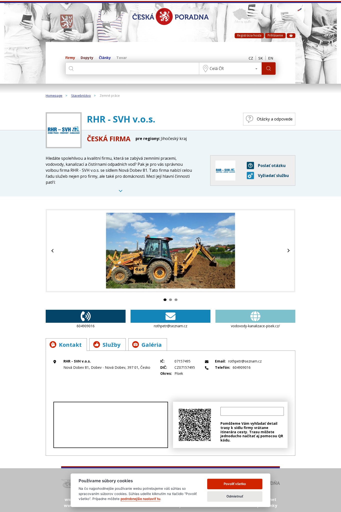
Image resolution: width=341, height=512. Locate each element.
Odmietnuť (234, 496)
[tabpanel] (170, 250)
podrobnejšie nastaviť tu (140, 499)
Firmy (70, 58)
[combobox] (230, 68)
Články (105, 58)
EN (270, 58)
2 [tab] (170, 299)
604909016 (86, 326)
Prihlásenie (275, 35)
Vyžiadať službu (273, 175)
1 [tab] (165, 299)
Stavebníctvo (81, 96)
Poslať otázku (272, 165)
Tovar (121, 58)
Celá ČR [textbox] (217, 68)
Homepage (54, 96)
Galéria (152, 344)
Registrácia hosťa (249, 35)
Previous (53, 250)
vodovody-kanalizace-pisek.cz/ (255, 326)
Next (288, 250)
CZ (251, 58)
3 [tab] (175, 299)
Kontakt (70, 344)
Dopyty (87, 58)
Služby (112, 344)
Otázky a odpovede (275, 119)
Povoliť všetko (235, 484)
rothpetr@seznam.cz (170, 326)
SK (260, 58)
